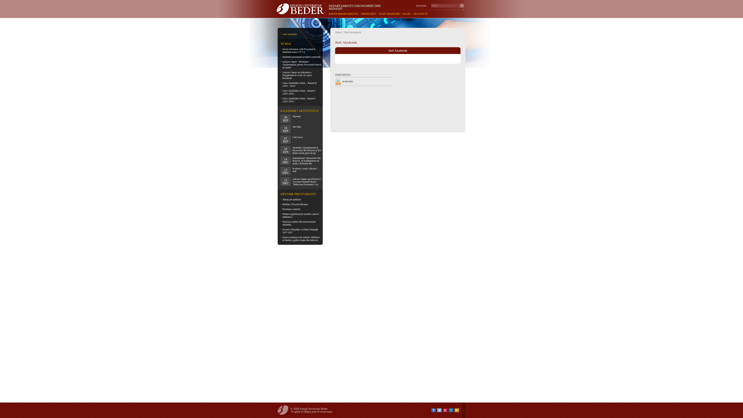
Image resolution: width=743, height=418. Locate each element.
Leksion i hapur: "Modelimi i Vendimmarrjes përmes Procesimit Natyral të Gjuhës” (301, 64)
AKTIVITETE (420, 13)
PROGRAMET (368, 13)
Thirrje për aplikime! (291, 199)
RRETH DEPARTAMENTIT (343, 13)
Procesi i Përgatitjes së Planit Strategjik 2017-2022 (300, 231)
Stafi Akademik (289, 34)
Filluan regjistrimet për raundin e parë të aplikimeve (300, 215)
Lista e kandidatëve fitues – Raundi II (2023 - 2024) (299, 84)
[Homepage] (301, 9)
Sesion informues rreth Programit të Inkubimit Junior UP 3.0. (298, 50)
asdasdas (347, 81)
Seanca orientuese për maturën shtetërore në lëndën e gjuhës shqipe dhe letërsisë (301, 239)
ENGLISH (421, 5)
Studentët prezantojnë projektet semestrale (301, 56)
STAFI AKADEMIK (389, 13)
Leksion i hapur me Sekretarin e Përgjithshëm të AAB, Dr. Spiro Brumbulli (297, 75)
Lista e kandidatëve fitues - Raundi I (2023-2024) (298, 92)
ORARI (406, 13)
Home (338, 32)
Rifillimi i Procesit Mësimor (295, 204)
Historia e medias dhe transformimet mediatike (299, 223)
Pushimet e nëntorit (291, 209)
